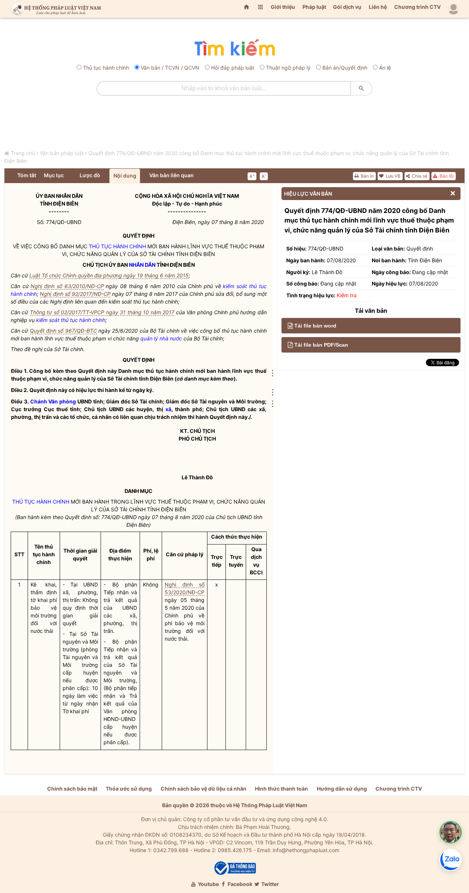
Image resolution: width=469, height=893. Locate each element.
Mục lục (54, 175)
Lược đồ (90, 175)
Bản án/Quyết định (344, 67)
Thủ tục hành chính (106, 67)
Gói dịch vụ (347, 7)
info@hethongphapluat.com (306, 850)
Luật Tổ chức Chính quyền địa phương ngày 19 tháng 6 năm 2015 (109, 275)
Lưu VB (392, 176)
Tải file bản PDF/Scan (321, 345)
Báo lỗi (446, 176)
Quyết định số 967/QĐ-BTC (63, 331)
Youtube (208, 884)
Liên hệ (378, 7)
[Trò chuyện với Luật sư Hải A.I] (451, 832)
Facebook (239, 884)
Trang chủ (23, 153)
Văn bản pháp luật (62, 153)
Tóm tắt (26, 175)
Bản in (367, 176)
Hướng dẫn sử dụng (342, 788)
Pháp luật (314, 7)
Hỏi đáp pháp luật (232, 67)
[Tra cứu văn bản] (234, 48)
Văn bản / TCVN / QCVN (170, 67)
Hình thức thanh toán (281, 788)
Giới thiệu (283, 7)
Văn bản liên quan (171, 175)
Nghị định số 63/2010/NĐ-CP (67, 286)
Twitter (269, 884)
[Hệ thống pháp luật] (55, 8)
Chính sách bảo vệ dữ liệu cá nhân (203, 788)
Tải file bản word (315, 326)
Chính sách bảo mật (72, 788)
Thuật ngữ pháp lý (288, 67)
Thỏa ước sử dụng (129, 788)
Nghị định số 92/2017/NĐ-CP (75, 294)
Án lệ (385, 67)
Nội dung (124, 175)
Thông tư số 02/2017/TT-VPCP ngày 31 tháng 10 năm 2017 (102, 312)
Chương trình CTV (417, 7)
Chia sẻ (419, 176)
